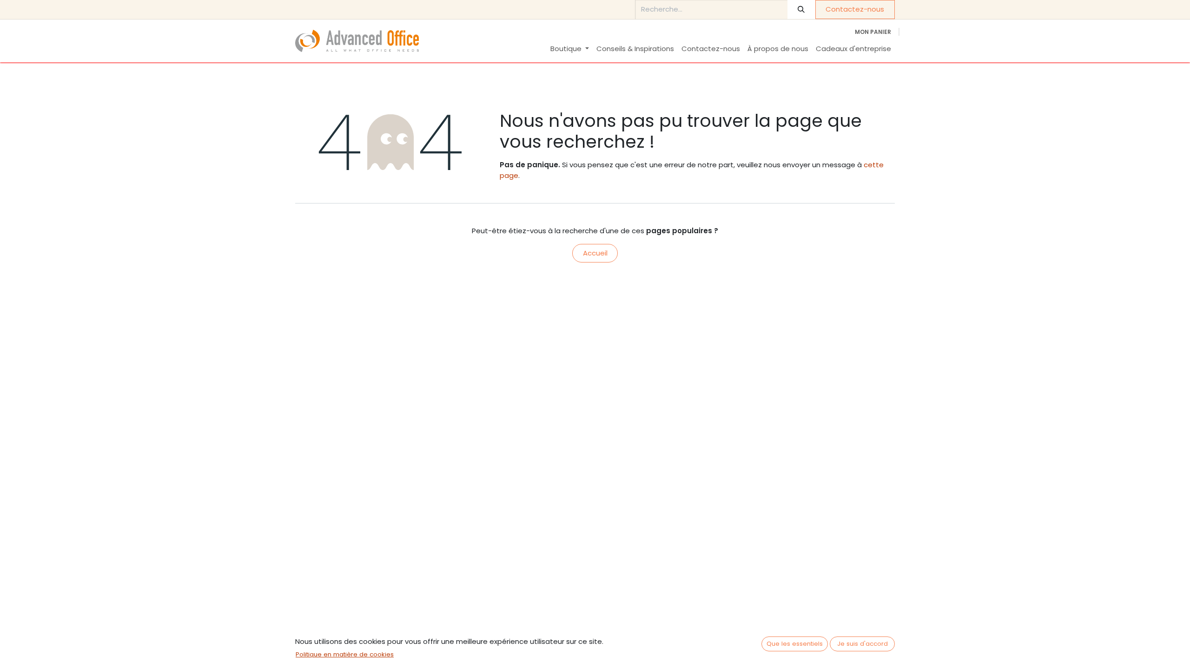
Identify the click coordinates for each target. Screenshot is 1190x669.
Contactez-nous (855, 9)
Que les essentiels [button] (795, 643)
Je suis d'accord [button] (862, 643)
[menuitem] (570, 49)
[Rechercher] (801, 9)
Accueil (595, 253)
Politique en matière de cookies (345, 654)
